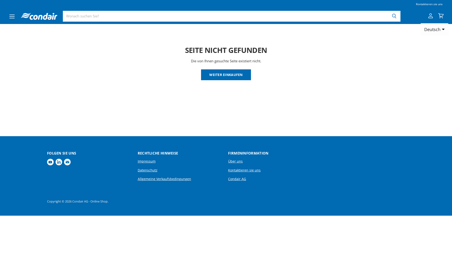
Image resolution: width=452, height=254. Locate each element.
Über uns (235, 161)
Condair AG (237, 179)
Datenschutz (147, 170)
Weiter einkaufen (226, 74)
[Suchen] (394, 16)
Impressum (147, 161)
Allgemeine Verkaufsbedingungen (164, 179)
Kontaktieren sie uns (429, 4)
